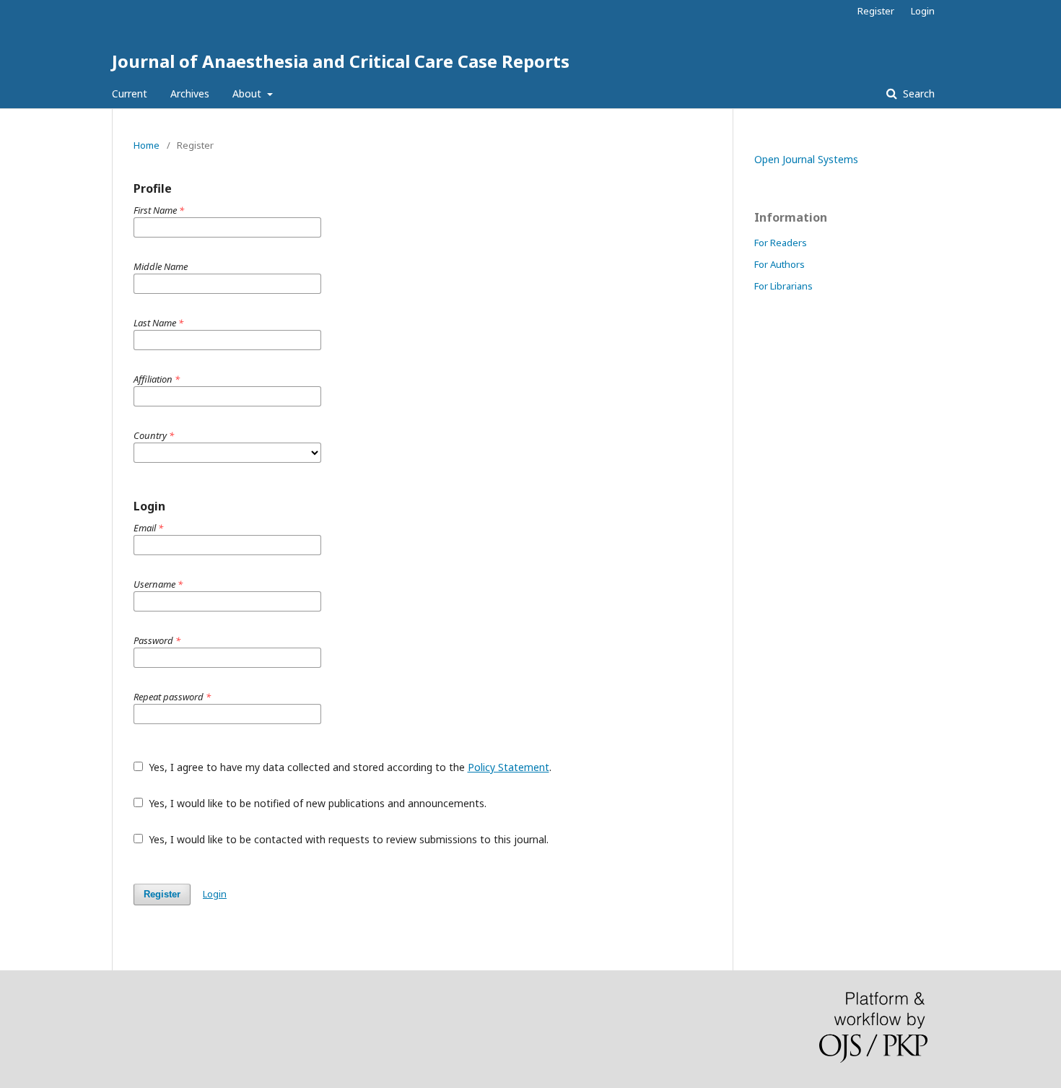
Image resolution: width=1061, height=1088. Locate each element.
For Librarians (783, 285)
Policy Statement (508, 767)
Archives (189, 93)
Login (923, 10)
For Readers (780, 242)
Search (917, 93)
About (248, 93)
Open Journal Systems (806, 159)
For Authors (779, 264)
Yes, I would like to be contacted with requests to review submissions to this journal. (347, 839)
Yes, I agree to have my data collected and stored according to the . (348, 767)
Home (147, 145)
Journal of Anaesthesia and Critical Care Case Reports (340, 61)
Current (129, 93)
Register (875, 10)
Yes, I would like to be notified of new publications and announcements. (316, 803)
